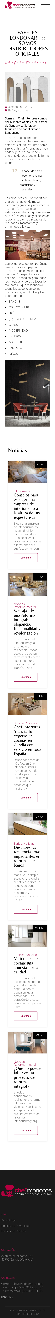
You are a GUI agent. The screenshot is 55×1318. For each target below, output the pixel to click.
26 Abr (40, 817)
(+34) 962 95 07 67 (31, 1287)
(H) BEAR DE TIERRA (22, 319)
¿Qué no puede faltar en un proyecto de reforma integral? (27, 1077)
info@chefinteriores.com (28, 1284)
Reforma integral (25, 607)
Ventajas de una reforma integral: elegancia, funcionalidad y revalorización (27, 622)
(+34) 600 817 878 (33, 1291)
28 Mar (39, 928)
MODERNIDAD (18, 330)
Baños (18, 843)
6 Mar (40, 696)
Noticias (19, 604)
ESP (4, 1297)
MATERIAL (16, 342)
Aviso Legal (8, 1220)
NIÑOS (13, 354)
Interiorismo (22, 491)
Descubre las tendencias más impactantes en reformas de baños (27, 856)
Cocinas (19, 723)
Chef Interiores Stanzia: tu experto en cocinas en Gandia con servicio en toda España (27, 740)
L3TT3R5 (15, 336)
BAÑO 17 (15, 313)
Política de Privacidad (15, 1226)
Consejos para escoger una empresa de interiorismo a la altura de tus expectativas (27, 506)
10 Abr (40, 577)
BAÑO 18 (15, 301)
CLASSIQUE (16, 325)
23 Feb (40, 1035)
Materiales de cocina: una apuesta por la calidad (26, 965)
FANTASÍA (15, 348)
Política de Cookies (14, 1231)
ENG (10, 1297)
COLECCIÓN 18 (19, 307)
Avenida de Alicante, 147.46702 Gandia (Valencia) (17, 1257)
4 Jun (40, 464)
